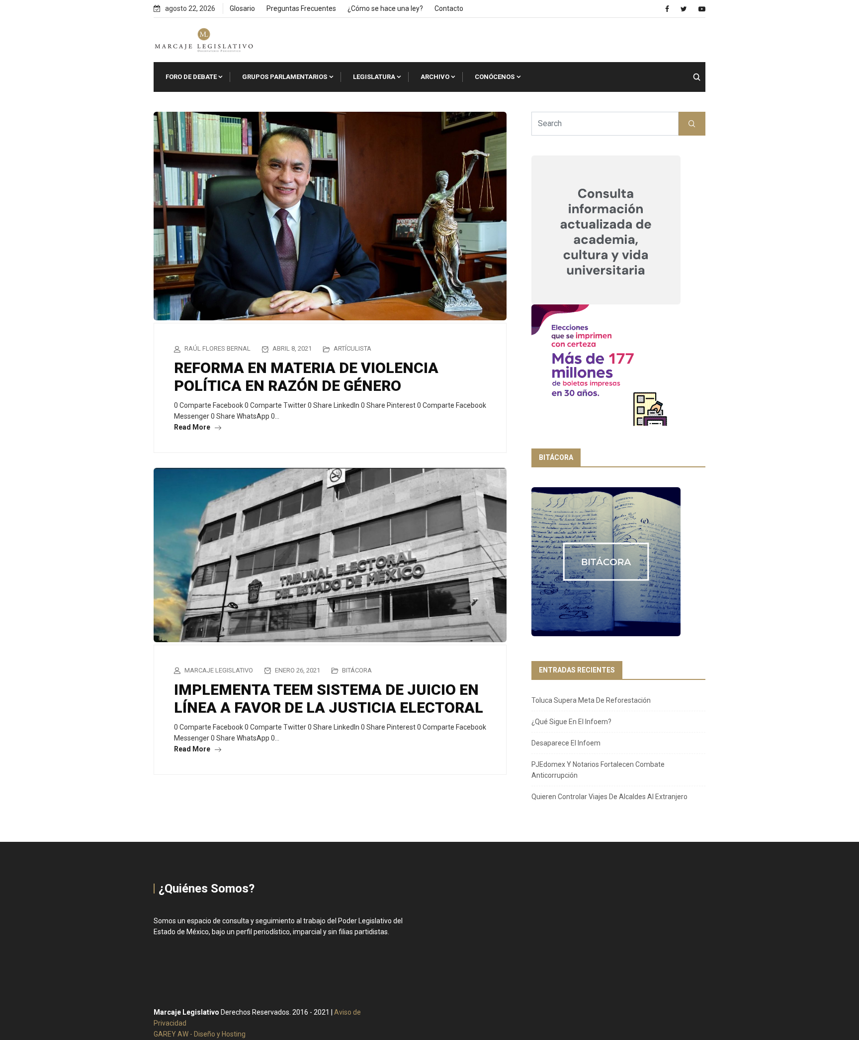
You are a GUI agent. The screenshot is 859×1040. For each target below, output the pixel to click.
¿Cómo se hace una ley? (385, 8)
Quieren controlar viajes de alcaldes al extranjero (609, 797)
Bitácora (357, 670)
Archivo (435, 76)
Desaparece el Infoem (566, 743)
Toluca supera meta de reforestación (591, 700)
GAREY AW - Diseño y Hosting (200, 1034)
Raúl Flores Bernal (217, 348)
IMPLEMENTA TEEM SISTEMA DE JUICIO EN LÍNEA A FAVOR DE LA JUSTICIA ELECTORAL (328, 698)
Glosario (242, 8)
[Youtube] (701, 9)
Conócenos (495, 76)
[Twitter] (684, 9)
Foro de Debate (191, 76)
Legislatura (374, 76)
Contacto (448, 8)
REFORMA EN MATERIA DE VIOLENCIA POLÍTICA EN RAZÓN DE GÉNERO (306, 376)
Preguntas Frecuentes (301, 8)
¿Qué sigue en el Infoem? (571, 722)
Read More (193, 427)
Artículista (352, 348)
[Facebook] (667, 9)
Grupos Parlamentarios (284, 76)
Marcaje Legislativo (218, 670)
